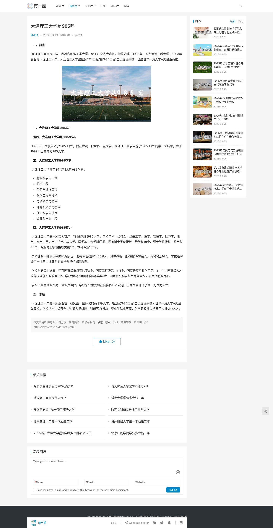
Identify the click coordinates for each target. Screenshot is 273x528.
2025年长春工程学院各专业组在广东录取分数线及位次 (228, 67)
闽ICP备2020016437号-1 (165, 516)
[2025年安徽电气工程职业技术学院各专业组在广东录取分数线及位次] (202, 154)
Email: (90, 482)
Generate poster (138, 522)
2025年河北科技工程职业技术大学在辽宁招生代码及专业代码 (228, 188)
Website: (140, 482)
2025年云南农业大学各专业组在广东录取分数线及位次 (228, 49)
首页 (61, 5)
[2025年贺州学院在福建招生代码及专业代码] (202, 102)
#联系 (184, 516)
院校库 (73, 5)
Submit (173, 489)
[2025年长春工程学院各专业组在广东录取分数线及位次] (202, 67)
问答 (126, 5)
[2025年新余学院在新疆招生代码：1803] (202, 119)
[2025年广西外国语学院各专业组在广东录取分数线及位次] (202, 137)
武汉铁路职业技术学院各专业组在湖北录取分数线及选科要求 (228, 32)
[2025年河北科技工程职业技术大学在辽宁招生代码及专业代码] (202, 189)
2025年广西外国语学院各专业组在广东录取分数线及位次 (228, 136)
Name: (39, 482)
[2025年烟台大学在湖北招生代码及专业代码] (202, 85)
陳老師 (34, 34)
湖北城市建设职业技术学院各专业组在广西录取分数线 (228, 171)
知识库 (115, 5)
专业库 (89, 5)
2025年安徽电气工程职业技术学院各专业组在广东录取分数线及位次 (228, 154)
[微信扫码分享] (154, 522)
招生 (103, 5)
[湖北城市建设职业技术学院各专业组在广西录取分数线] (202, 171)
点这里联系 (104, 322)
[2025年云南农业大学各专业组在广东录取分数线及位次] (202, 50)
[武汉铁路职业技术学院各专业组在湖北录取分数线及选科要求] (202, 32)
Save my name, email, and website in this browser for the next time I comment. (82, 489)
